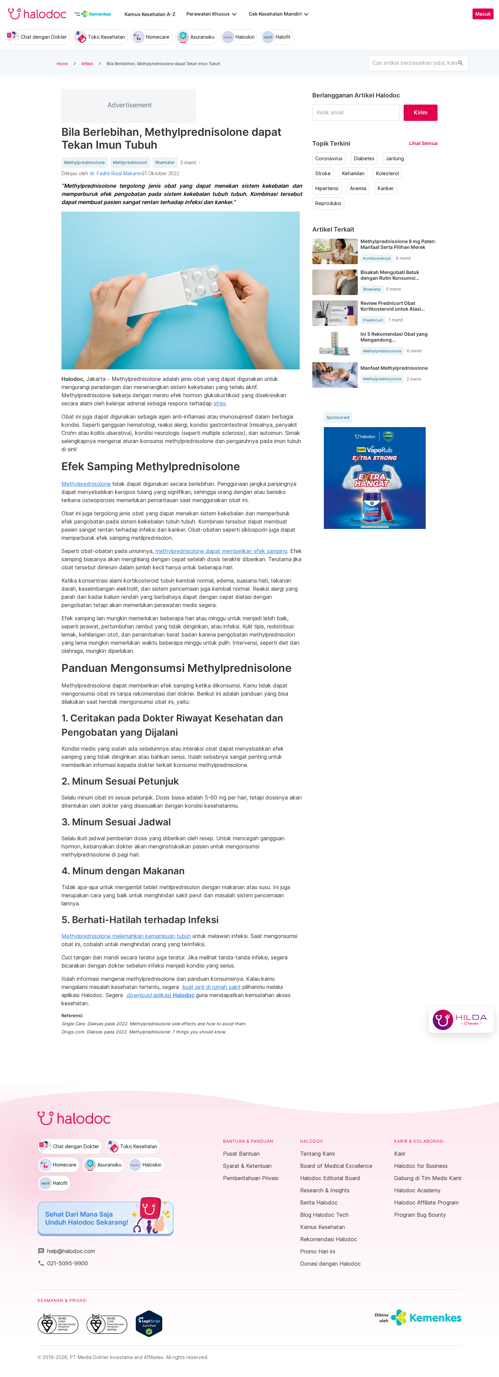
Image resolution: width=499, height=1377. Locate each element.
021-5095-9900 (63, 1263)
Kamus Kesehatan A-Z (150, 14)
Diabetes (364, 158)
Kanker (386, 188)
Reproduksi (328, 203)
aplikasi (160, 995)
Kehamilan (353, 173)
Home (62, 63)
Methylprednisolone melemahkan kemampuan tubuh (126, 936)
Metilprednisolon (130, 162)
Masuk (483, 14)
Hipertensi (326, 188)
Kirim (420, 112)
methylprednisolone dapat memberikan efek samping (221, 551)
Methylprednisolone (84, 162)
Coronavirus (329, 158)
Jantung (395, 158)
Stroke (323, 173)
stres (220, 403)
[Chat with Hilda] (461, 1020)
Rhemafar (165, 162)
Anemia (358, 188)
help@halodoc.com (66, 1251)
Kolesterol (387, 173)
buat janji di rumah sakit (211, 987)
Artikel (87, 63)
